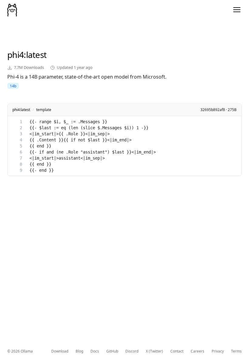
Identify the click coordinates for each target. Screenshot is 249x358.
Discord (131, 351)
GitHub (112, 351)
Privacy (218, 351)
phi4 (15, 54)
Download (59, 351)
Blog (79, 351)
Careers (197, 351)
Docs (94, 351)
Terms (236, 351)
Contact (176, 351)
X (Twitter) (154, 351)
